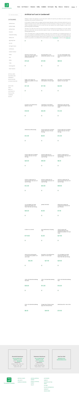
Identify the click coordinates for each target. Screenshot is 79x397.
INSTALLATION (11, 93)
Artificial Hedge (12, 26)
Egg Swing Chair (12, 40)
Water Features (12, 68)
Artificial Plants (12, 29)
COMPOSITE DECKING (22, 382)
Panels (10, 54)
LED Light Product (12, 46)
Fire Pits (10, 43)
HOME (9, 87)
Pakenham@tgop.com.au (61, 359)
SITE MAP (46, 385)
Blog (56, 6)
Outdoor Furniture (12, 51)
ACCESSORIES (46, 378)
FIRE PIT (32, 384)
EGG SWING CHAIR (11, 75)
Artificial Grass (12, 23)
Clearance (32, 6)
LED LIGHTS (20, 380)
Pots (10, 57)
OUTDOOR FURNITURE (12, 81)
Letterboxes (11, 48)
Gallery (38, 6)
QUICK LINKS (10, 85)
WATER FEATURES (11, 79)
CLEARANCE (10, 94)
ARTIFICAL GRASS (11, 74)
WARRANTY (46, 389)
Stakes (10, 60)
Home (18, 6)
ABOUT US (10, 89)
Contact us (66, 6)
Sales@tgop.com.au (61, 358)
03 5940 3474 (41, 361)
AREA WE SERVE (47, 390)
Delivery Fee (11, 37)
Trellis (10, 63)
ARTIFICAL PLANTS (21, 378)
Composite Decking (13, 34)
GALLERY (10, 96)
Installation (43, 6)
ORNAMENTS (10, 77)
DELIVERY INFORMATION (49, 387)
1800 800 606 (19, 361)
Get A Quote (50, 6)
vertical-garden (12, 65)
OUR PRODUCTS (11, 91)
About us (60, 6)
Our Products (25, 6)
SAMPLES (46, 380)
